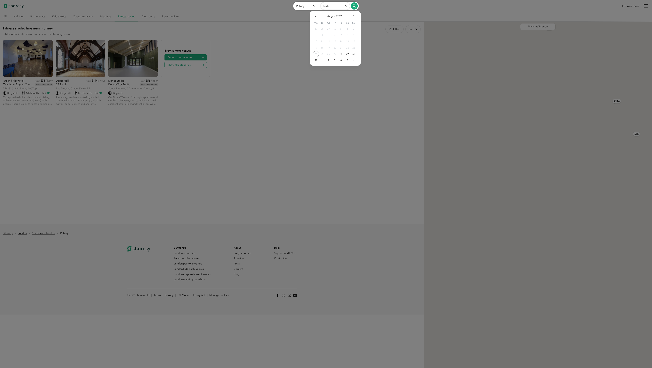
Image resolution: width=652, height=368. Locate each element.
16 (353, 41)
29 (328, 28)
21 (341, 47)
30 (334, 28)
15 (347, 41)
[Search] (354, 6)
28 (322, 28)
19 (328, 47)
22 (347, 47)
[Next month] (354, 16)
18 (322, 47)
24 (315, 54)
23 (353, 47)
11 (322, 41)
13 (334, 41)
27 (315, 28)
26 (328, 54)
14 (341, 41)
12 (328, 41)
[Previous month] (316, 16)
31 (341, 28)
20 (334, 47)
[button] (306, 6)
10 (315, 41)
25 (322, 54)
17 (315, 47)
